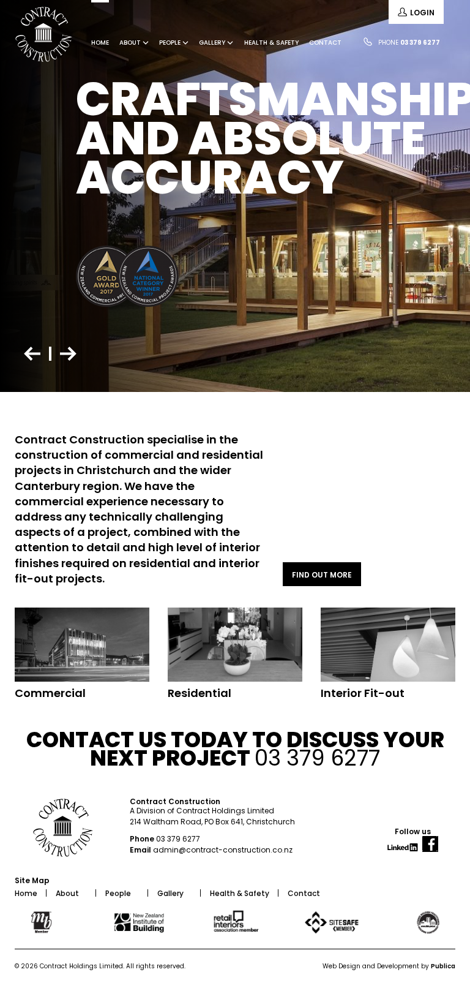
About (131, 42)
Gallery (213, 42)
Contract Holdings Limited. (82, 966)
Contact (325, 42)
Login (422, 12)
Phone (409, 42)
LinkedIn (403, 852)
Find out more (322, 575)
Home (100, 42)
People (170, 42)
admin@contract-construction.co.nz (223, 850)
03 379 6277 (178, 839)
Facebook (430, 848)
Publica (443, 966)
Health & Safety (271, 42)
